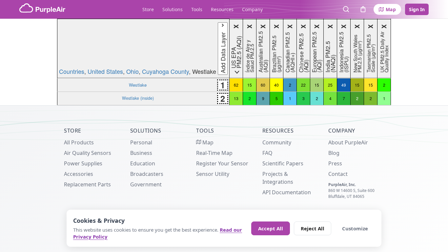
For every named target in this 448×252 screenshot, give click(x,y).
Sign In (417, 9)
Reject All (312, 228)
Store (148, 9)
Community (276, 142)
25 (330, 85)
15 (249, 85)
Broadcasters (146, 174)
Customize (355, 228)
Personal (141, 142)
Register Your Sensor (222, 163)
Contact (338, 174)
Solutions (172, 9)
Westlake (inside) (138, 98)
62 (236, 85)
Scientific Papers (282, 163)
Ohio (132, 71)
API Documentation (286, 192)
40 (276, 85)
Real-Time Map (214, 153)
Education (142, 163)
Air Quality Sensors (87, 153)
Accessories (78, 174)
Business (141, 153)
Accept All (270, 228)
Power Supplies (83, 163)
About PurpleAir (348, 142)
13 (236, 98)
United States (105, 71)
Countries (71, 71)
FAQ (267, 153)
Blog (333, 153)
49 (343, 85)
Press (335, 163)
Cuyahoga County (165, 71)
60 (263, 85)
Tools (196, 9)
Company (252, 9)
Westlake (138, 85)
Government (146, 184)
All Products (79, 142)
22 (303, 85)
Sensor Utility (212, 174)
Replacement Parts (87, 184)
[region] (224, 62)
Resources (222, 9)
